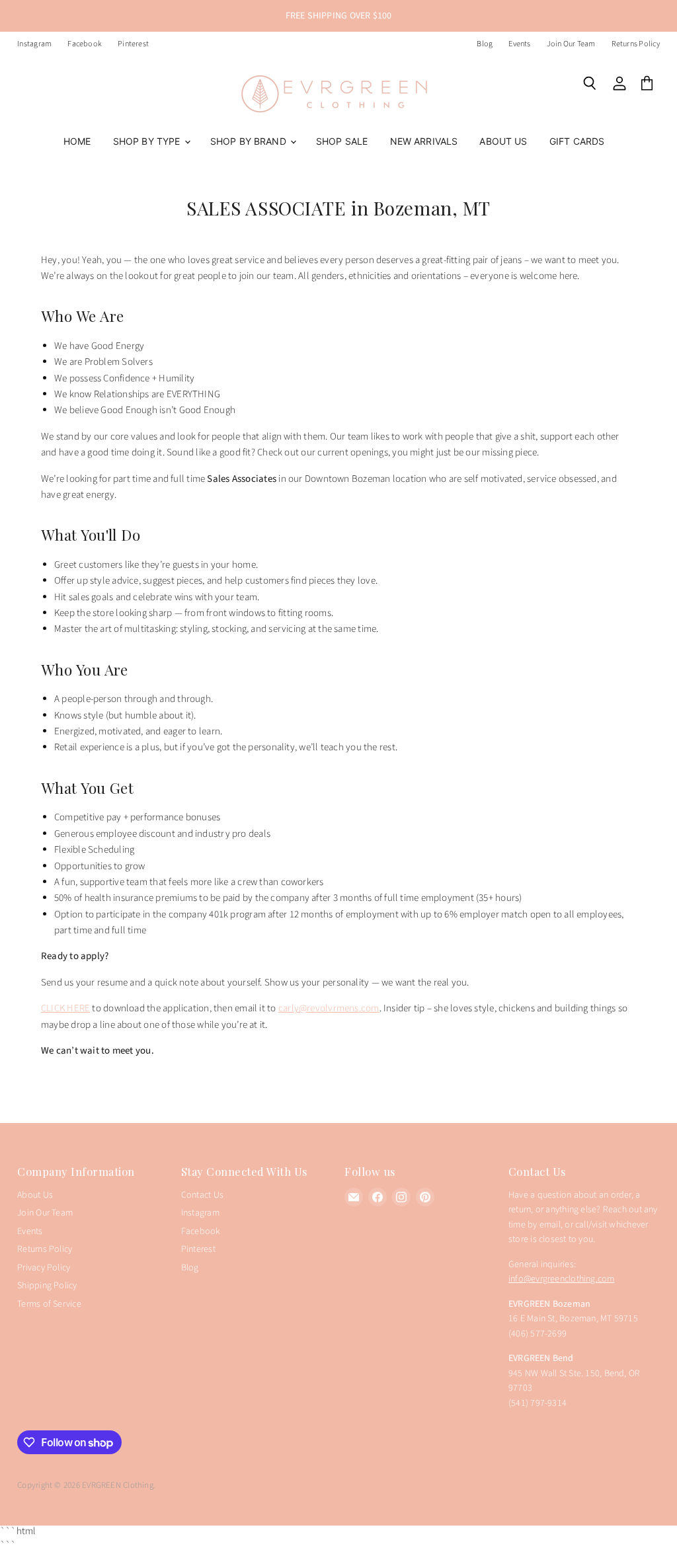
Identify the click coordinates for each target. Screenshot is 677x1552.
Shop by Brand (249, 141)
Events (519, 44)
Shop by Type (148, 141)
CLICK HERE (65, 1008)
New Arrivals (424, 141)
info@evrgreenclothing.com (561, 1279)
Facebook (84, 44)
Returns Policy (636, 44)
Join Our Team (571, 44)
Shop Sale (342, 141)
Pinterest (133, 44)
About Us (503, 141)
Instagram (34, 44)
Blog (485, 44)
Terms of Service (49, 1304)
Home (77, 141)
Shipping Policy (47, 1285)
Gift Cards (576, 141)
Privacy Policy (43, 1267)
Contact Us (202, 1195)
